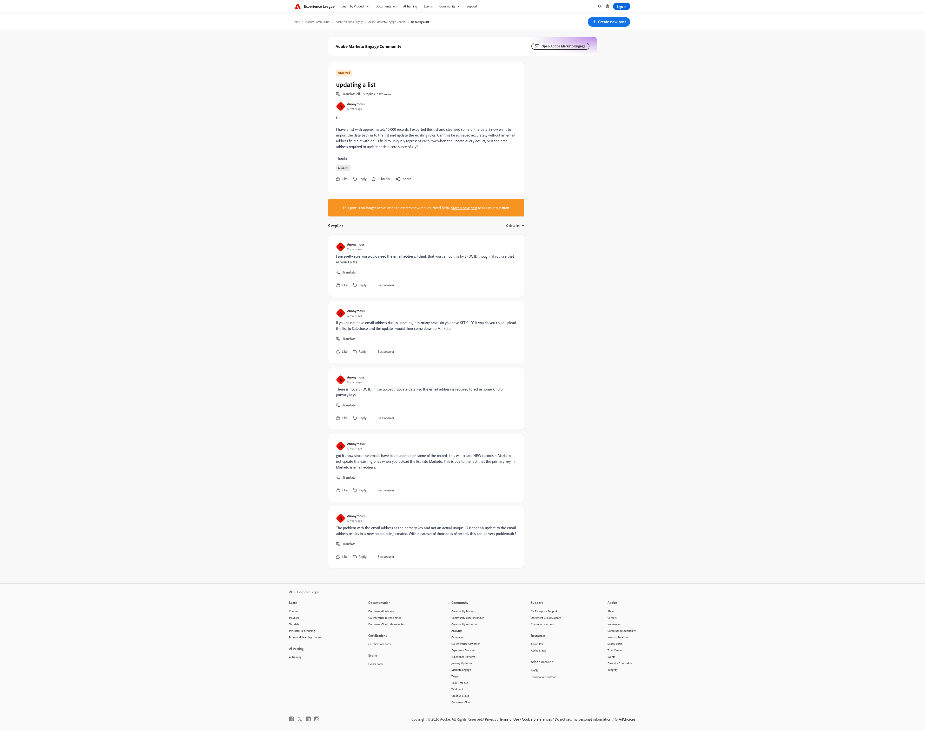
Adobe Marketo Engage (349, 22)
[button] (609, 22)
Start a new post (464, 207)
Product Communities (317, 22)
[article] (425, 265)
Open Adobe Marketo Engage (564, 46)
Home (296, 22)
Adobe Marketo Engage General (387, 22)
